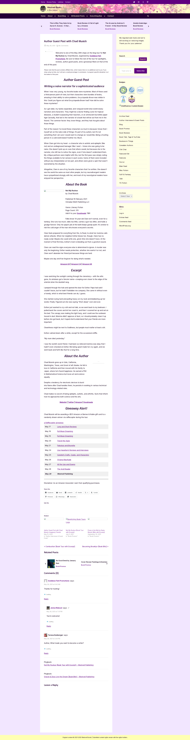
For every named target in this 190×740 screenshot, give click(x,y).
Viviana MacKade (64, 460)
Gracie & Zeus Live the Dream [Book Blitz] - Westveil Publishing (69, 677)
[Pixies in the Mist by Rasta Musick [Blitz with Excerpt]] (98, 523)
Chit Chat (122, 149)
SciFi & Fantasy (125, 174)
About (50, 16)
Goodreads (81, 213)
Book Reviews (50, 29)
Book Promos (61, 566)
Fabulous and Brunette (66, 446)
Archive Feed (124, 116)
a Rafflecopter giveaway (54, 423)
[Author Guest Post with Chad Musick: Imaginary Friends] (54, 523)
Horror (122, 162)
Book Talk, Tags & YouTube (129, 137)
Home (43, 2)
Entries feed (123, 217)
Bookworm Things (126, 141)
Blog (121, 124)
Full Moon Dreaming (65, 431)
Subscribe (141, 71)
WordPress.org (125, 226)
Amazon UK (87, 264)
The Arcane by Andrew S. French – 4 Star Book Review (111, 24)
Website (63, 402)
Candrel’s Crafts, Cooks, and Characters (73, 455)
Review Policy (51, 2)
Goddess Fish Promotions (58, 581)
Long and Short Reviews (67, 427)
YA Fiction (123, 183)
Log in (121, 213)
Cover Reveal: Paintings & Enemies (94, 562)
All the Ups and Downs (66, 464)
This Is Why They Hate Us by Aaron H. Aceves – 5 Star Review (56, 24)
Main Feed (123, 166)
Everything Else (96, 16)
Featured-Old (124, 154)
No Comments (63, 46)
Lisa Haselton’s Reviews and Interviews (72, 450)
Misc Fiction (123, 170)
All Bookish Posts (78, 16)
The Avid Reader (63, 469)
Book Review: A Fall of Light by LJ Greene (83, 24)
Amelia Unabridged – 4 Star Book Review (138, 24)
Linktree (60, 2)
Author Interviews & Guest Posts (131, 120)
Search (122, 56)
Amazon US (65, 264)
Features (122, 158)
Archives (122, 193)
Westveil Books (54, 7)
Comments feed (125, 222)
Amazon (78, 402)
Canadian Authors (126, 145)
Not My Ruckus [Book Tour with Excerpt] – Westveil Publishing (69, 665)
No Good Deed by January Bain (66, 562)
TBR (121, 179)
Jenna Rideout (56, 608)
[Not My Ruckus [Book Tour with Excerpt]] (76, 523)
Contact (67, 2)
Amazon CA (76, 264)
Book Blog (62, 16)
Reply (46, 599)
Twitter (71, 402)
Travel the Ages (63, 441)
